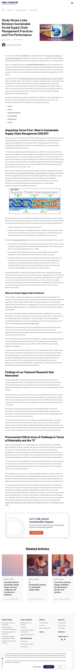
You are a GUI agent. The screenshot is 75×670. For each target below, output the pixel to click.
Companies (24, 641)
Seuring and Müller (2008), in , (36, 173)
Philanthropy (24, 646)
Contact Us (61, 632)
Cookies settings (37, 666)
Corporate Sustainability (21, 10)
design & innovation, (42, 502)
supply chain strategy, (12, 502)
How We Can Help (7, 620)
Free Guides (61, 628)
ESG (8, 74)
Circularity (23, 627)
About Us (42, 620)
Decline (60, 666)
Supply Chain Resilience (27, 634)
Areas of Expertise (26, 620)
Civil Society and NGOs (27, 644)
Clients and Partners (45, 628)
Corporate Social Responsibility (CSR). (27, 323)
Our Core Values (43, 623)
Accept (48, 666)
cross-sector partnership (27, 502)
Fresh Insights (62, 623)
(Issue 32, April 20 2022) (42, 78)
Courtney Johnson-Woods (14, 45)
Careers (41, 632)
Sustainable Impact (33, 10)
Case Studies (62, 625)
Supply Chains (10, 10)
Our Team (42, 625)
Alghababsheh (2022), (20, 240)
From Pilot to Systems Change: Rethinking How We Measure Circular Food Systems (62, 587)
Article (3, 10)
